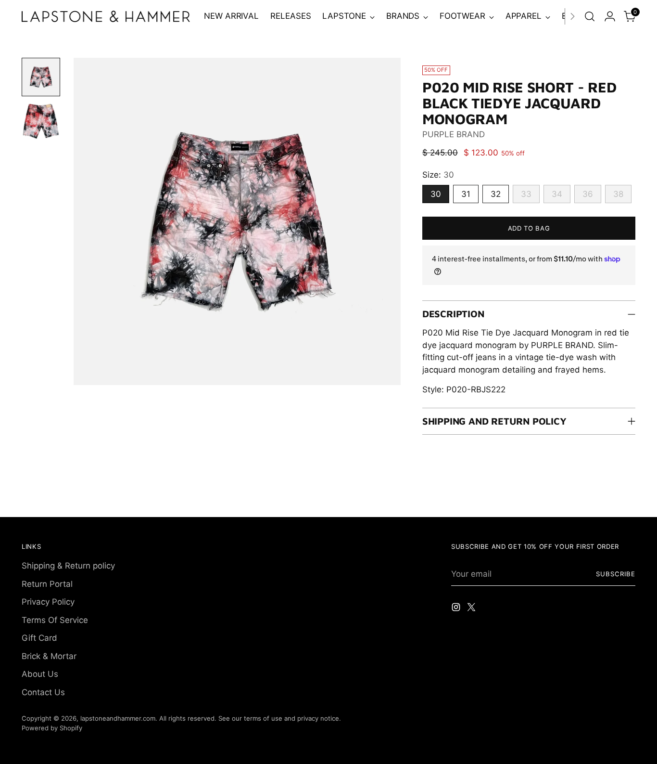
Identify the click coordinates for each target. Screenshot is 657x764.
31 (465, 194)
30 (435, 194)
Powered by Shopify (52, 728)
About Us (40, 674)
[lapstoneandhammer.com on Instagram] (457, 609)
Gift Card (39, 638)
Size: (438, 175)
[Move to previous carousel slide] (605, 499)
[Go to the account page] (609, 16)
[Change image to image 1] (41, 77)
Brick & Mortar (49, 656)
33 (526, 194)
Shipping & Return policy (68, 565)
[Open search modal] (589, 16)
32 (496, 194)
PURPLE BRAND (453, 134)
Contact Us (43, 692)
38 (618, 194)
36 (587, 194)
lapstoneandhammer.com (117, 718)
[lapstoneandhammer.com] (106, 16)
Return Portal (47, 584)
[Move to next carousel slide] (627, 499)
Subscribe (615, 574)
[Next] (572, 16)
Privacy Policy (48, 602)
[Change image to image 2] (41, 121)
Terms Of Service (55, 620)
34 (557, 194)
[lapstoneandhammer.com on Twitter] (472, 609)
